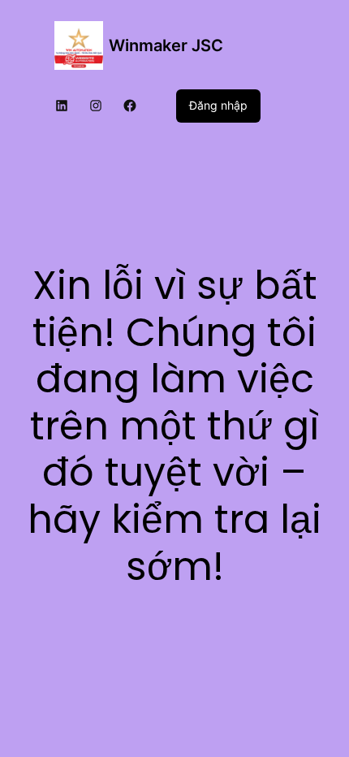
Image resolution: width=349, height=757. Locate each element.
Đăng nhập (218, 105)
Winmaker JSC (166, 45)
